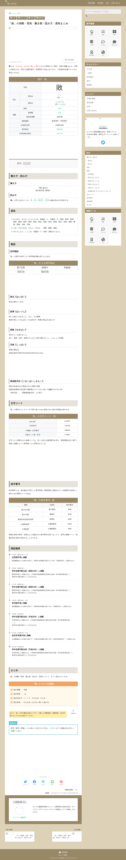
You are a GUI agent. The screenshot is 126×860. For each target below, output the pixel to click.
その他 (89, 69)
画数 (103, 34)
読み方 (90, 164)
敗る (47, 200)
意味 (88, 167)
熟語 (88, 171)
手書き (91, 34)
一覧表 (89, 73)
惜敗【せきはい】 (94, 184)
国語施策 (90, 201)
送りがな (114, 45)
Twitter (63, 809)
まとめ (89, 205)
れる (61, 102)
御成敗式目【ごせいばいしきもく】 (100, 191)
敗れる (40, 200)
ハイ (59, 95)
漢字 (76, 790)
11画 (14, 17)
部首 (114, 34)
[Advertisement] (43, 146)
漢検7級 (41, 17)
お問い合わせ (115, 3)
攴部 (32, 17)
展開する (27, 163)
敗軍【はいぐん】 (94, 181)
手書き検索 (91, 3)
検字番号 (90, 198)
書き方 (90, 160)
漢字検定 (91, 55)
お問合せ (52, 728)
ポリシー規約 (62, 855)
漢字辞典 (100, 3)
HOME (64, 852)
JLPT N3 (22, 17)
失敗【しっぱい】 (94, 188)
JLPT (103, 55)
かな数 (91, 45)
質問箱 (89, 85)
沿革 (107, 3)
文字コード (90, 194)
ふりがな (103, 45)
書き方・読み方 (92, 157)
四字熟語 (90, 77)
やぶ (57, 102)
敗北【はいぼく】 (94, 177)
